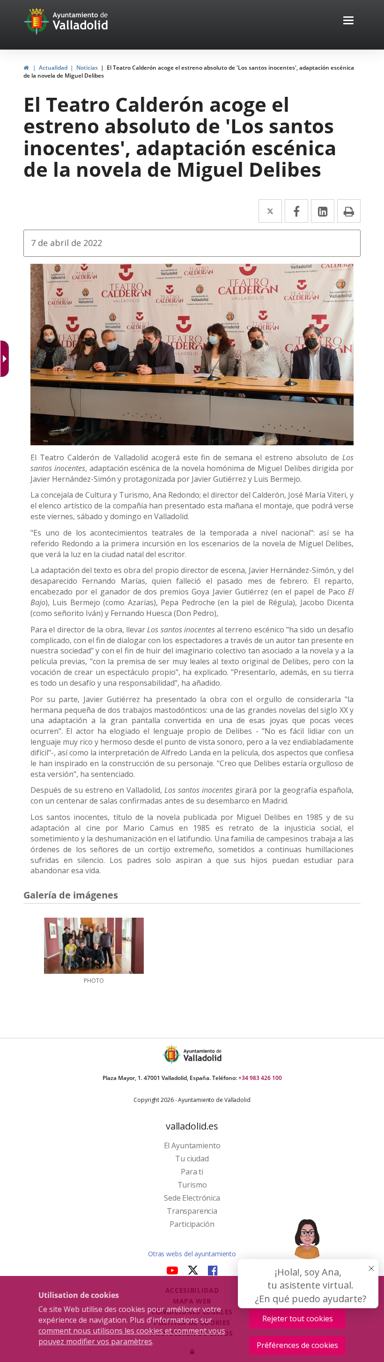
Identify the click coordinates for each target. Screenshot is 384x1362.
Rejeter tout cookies (297, 1318)
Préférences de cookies (297, 1345)
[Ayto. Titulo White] (80, 21)
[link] (26, 68)
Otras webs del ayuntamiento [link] (192, 1253)
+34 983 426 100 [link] (260, 1078)
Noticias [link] (87, 68)
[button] (348, 21)
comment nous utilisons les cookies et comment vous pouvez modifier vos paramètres (131, 1336)
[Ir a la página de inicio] (37, 21)
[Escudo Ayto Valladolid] (172, 1054)
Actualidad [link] (53, 68)
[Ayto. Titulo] (202, 1054)
